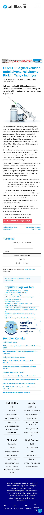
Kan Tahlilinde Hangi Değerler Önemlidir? (16, 392)
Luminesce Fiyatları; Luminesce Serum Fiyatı (19, 303)
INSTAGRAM (18, 508)
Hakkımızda (12, 444)
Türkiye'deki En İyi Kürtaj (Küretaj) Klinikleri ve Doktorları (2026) (22, 347)
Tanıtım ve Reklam (12, 451)
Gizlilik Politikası (12, 463)
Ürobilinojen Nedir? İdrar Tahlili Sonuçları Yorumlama (21, 379)
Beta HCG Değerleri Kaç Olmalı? (13, 372)
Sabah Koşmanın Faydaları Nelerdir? (16, 293)
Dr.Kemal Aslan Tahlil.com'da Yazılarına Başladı (19, 297)
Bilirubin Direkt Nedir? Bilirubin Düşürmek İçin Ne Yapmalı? (19, 367)
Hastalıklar (32, 455)
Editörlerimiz (12, 459)
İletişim (12, 448)
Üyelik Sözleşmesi (12, 426)
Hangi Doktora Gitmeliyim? (32, 424)
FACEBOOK (8, 508)
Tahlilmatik (12, 411)
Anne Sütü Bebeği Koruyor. (13, 305)
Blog (32, 444)
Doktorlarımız (12, 455)
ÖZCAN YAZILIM (37, 508)
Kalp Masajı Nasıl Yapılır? (13, 301)
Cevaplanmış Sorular (32, 411)
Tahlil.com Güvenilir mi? (32, 434)
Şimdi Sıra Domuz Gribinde (13, 299)
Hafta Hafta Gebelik (32, 463)
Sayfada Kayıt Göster (21, 242)
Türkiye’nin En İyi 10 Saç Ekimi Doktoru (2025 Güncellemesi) (18, 362)
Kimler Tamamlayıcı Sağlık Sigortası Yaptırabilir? (19, 376)
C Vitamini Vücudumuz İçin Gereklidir (16, 290)
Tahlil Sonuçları (12, 414)
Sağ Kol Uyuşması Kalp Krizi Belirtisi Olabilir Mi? (19, 383)
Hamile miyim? (32, 418)
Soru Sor (32, 407)
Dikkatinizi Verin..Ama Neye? (14, 295)
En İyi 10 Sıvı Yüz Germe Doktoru (14, 357)
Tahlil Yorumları (31, 414)
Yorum (7, 251)
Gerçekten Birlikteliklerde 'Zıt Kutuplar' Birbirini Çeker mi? (21, 310)
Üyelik (12, 407)
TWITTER (28, 508)
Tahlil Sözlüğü (32, 448)
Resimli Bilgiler (32, 467)
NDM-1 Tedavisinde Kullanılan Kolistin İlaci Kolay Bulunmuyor (20, 315)
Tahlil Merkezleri (12, 418)
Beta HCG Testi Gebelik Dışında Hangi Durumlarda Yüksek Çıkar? (19, 388)
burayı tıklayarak (30, 269)
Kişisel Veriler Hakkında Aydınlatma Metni (12, 469)
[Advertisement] (22, 36)
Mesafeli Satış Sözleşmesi (12, 431)
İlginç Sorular (32, 429)
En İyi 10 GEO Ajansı (10, 342)
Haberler (12, 422)
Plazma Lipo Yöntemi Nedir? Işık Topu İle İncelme (20, 307)
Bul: (12, 247)
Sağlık (31, 451)
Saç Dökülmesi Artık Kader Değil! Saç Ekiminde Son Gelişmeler (20, 352)
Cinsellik (32, 459)
